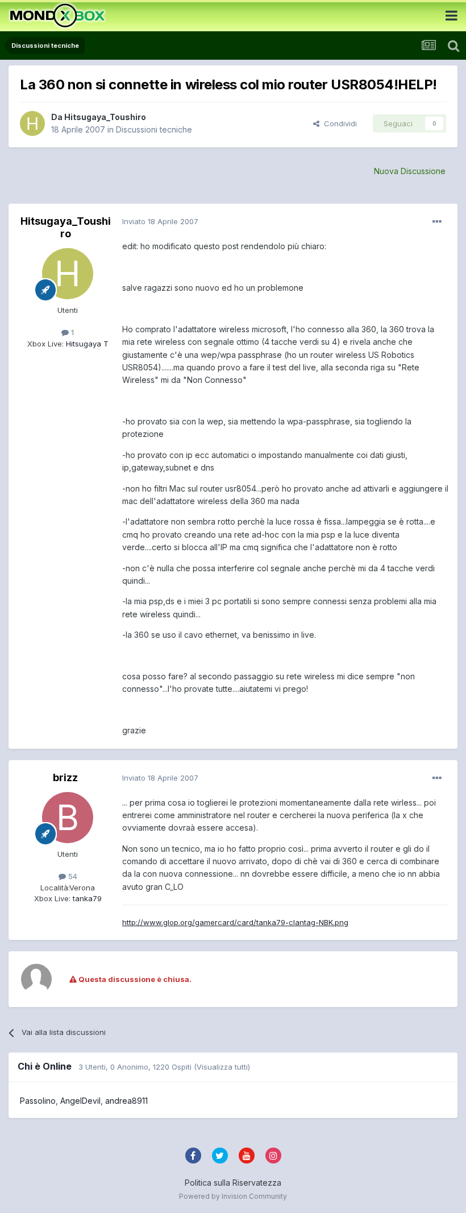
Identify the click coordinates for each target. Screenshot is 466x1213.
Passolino (38, 1100)
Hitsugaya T (86, 343)
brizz (65, 777)
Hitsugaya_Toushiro (105, 117)
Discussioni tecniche (154, 129)
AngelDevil (80, 1100)
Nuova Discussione (410, 171)
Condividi (338, 123)
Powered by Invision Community (233, 1196)
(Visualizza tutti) (222, 1066)
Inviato (160, 221)
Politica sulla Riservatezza (233, 1182)
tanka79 (86, 898)
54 (71, 876)
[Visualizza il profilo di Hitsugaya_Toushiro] (32, 123)
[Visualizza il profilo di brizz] (67, 817)
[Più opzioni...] (437, 222)
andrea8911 (126, 1100)
